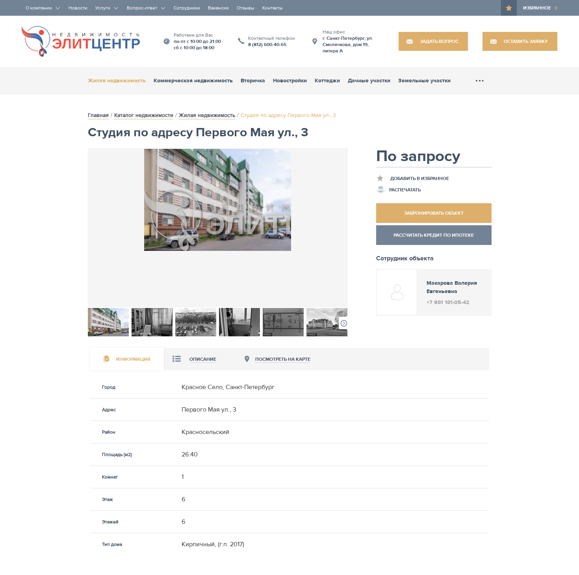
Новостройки (290, 80)
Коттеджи (327, 80)
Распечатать (405, 190)
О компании (39, 8)
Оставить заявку (526, 41)
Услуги (102, 8)
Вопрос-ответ (142, 8)
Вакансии (218, 8)
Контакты (272, 8)
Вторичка (253, 80)
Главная (98, 115)
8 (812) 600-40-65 (267, 44)
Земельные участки (424, 80)
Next (343, 323)
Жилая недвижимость (117, 80)
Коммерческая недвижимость (193, 80)
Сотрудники (187, 8)
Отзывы (245, 8)
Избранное (540, 8)
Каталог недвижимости (143, 115)
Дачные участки (369, 80)
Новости (78, 8)
